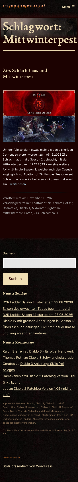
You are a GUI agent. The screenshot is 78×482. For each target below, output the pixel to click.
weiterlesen (18, 184)
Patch (28, 213)
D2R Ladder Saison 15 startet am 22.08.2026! (38, 302)
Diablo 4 (24, 208)
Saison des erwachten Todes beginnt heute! (36, 308)
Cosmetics (10, 208)
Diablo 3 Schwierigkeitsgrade (51, 357)
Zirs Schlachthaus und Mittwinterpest (25, 73)
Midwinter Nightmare (46, 208)
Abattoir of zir (41, 203)
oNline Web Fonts (41, 430)
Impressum (9, 403)
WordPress (44, 466)
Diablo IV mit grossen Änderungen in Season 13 (39, 321)
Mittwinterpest (13, 213)
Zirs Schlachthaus (46, 213)
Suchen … (10, 253)
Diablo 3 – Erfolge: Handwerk (51, 351)
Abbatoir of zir (62, 203)
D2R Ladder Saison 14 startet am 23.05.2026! (38, 315)
